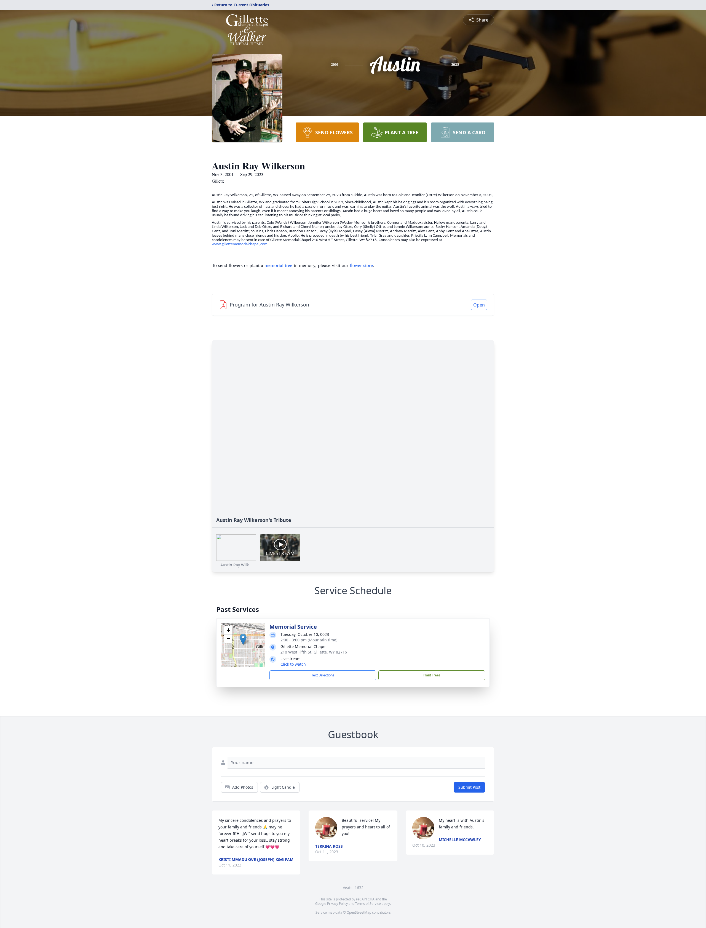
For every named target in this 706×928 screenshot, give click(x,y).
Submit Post (469, 787)
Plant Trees (431, 675)
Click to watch (293, 664)
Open (479, 305)
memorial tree (278, 265)
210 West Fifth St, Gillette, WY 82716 (313, 652)
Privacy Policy (337, 903)
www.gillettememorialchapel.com (240, 244)
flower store (361, 265)
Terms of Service (368, 903)
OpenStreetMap (359, 912)
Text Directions (322, 675)
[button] (243, 639)
